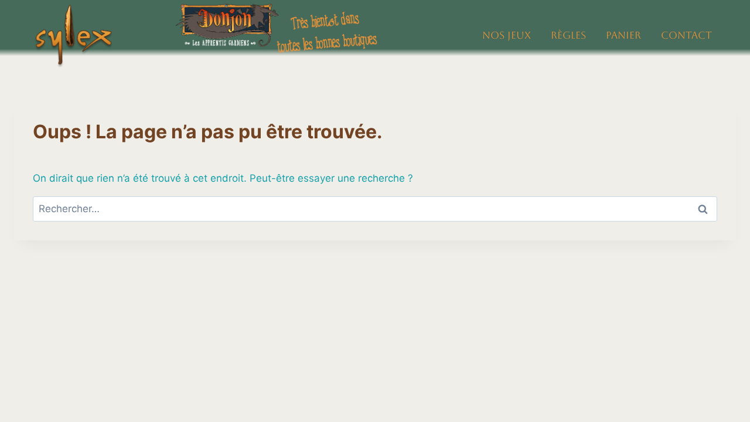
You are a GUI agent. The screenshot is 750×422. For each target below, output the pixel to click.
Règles (568, 35)
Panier (623, 35)
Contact (686, 35)
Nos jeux (506, 35)
